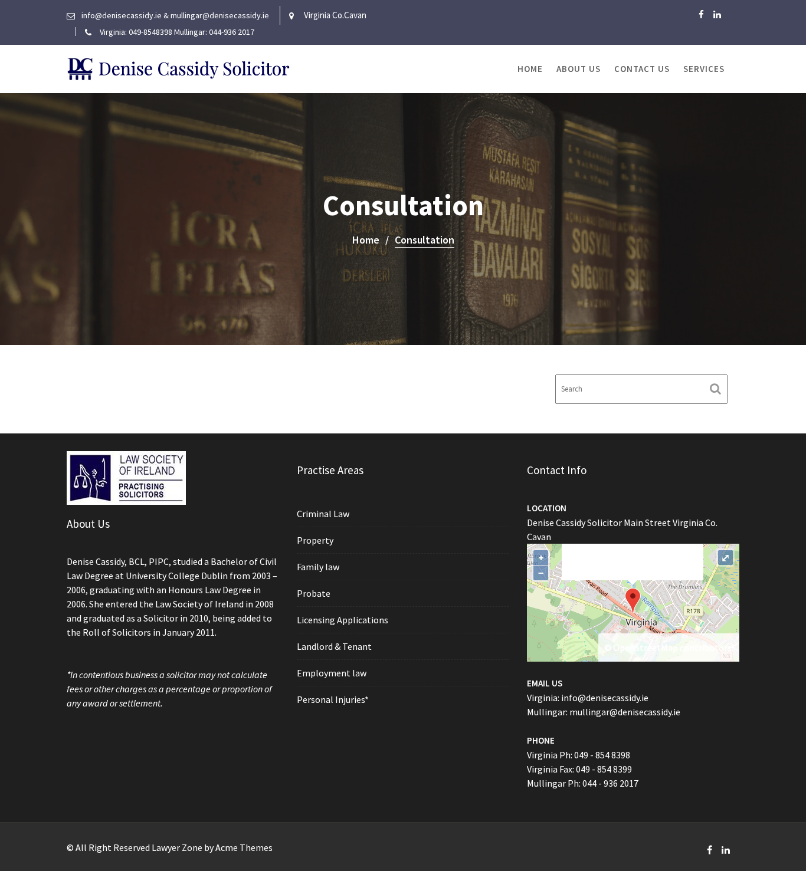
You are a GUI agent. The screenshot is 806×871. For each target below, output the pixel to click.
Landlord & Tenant (334, 646)
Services (704, 68)
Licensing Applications (342, 620)
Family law (318, 567)
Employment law (331, 673)
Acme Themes (244, 847)
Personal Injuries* (333, 699)
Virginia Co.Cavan (335, 15)
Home (530, 68)
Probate (313, 593)
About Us (578, 68)
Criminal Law (323, 514)
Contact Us (642, 68)
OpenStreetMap (645, 647)
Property (315, 540)
